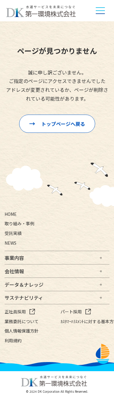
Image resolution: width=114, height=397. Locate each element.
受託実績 (13, 233)
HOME (11, 214)
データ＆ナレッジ (24, 284)
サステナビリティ (24, 297)
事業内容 (14, 257)
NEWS (10, 243)
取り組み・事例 (19, 223)
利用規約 (13, 340)
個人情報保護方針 (22, 331)
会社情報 (14, 271)
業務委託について (22, 321)
